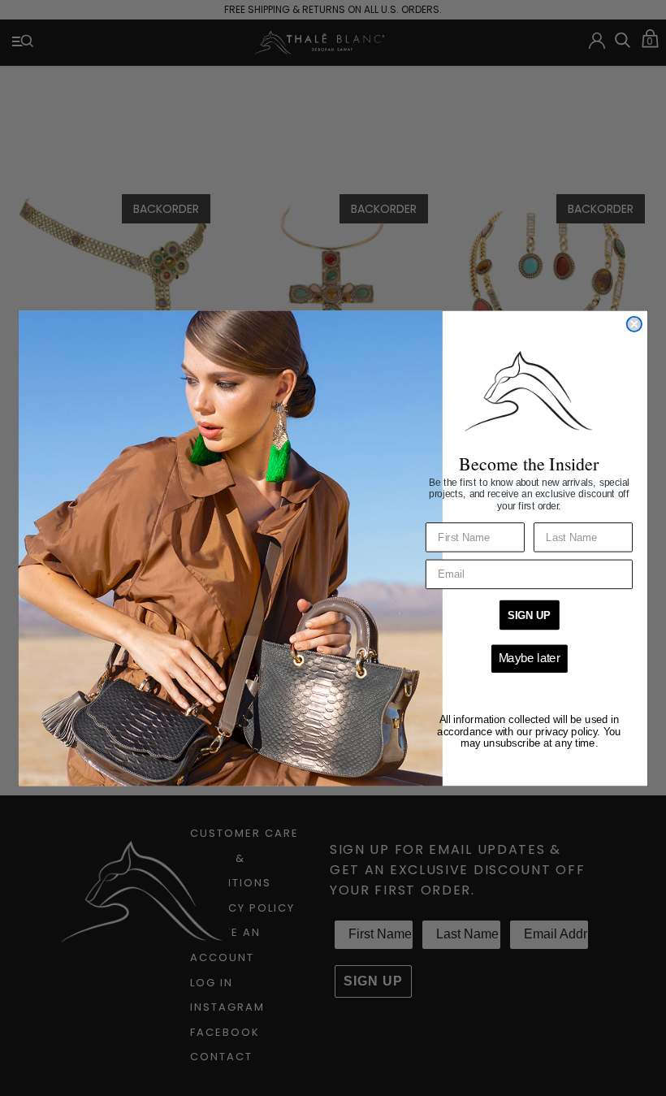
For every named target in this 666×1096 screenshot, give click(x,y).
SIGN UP (529, 615)
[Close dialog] (634, 323)
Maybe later (529, 658)
